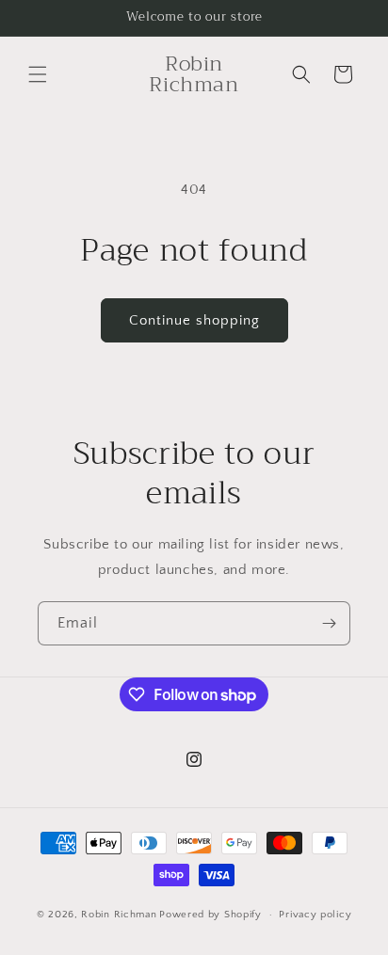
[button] (37, 74)
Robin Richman (118, 914)
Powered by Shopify (210, 914)
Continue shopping (194, 320)
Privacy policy (315, 914)
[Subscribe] (328, 623)
